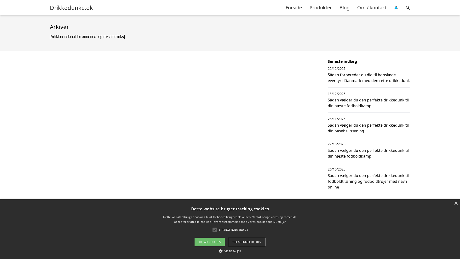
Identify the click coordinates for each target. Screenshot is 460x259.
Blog (344, 7)
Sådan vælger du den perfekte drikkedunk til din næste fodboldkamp (368, 102)
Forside (294, 7)
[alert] (230, 229)
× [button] (456, 203)
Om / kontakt (372, 7)
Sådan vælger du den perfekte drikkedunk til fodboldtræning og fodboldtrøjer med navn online (368, 181)
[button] (230, 251)
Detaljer (281, 222)
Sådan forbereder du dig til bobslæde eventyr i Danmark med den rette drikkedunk (369, 77)
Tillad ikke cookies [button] (246, 242)
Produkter (321, 7)
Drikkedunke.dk (71, 8)
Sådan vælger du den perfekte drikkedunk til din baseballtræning (368, 128)
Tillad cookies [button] (210, 242)
